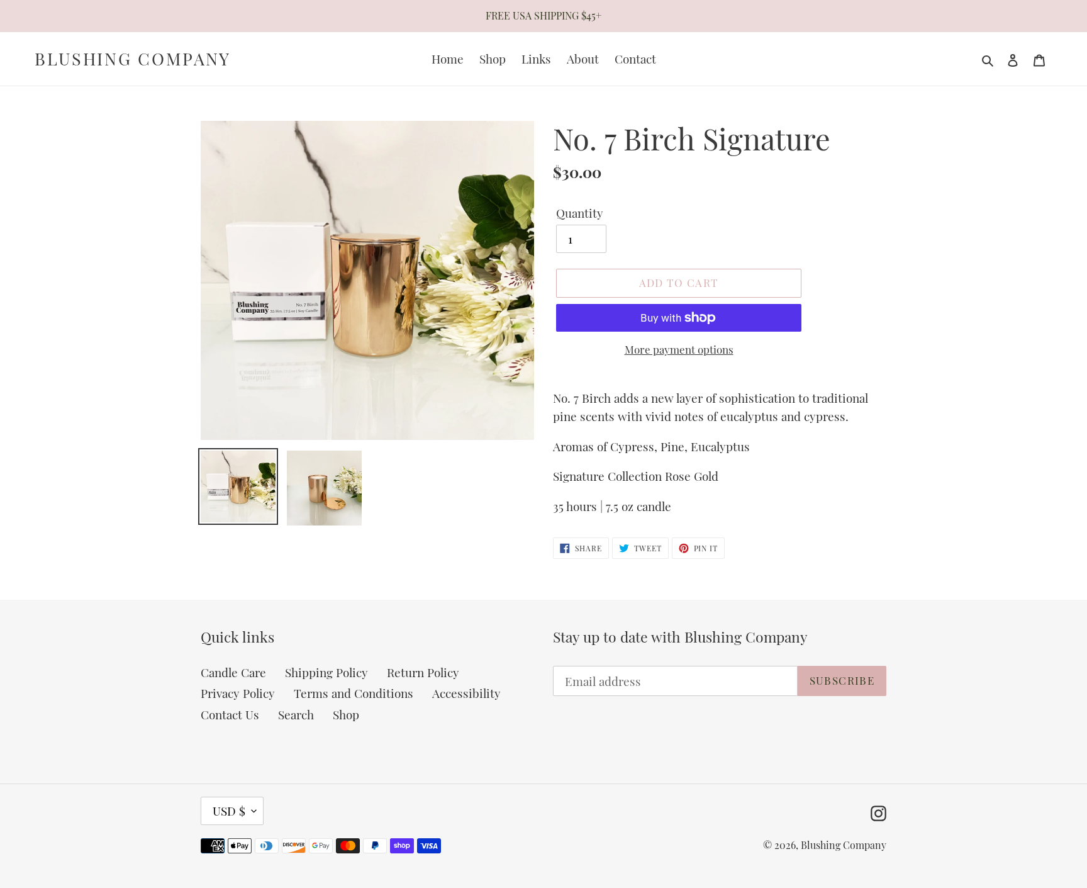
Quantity (579, 213)
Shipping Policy (326, 672)
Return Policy (423, 672)
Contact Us (230, 714)
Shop (346, 714)
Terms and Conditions (353, 693)
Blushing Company (133, 58)
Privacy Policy (238, 693)
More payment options (679, 349)
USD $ (229, 810)
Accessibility (466, 693)
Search (296, 714)
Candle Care (233, 672)
